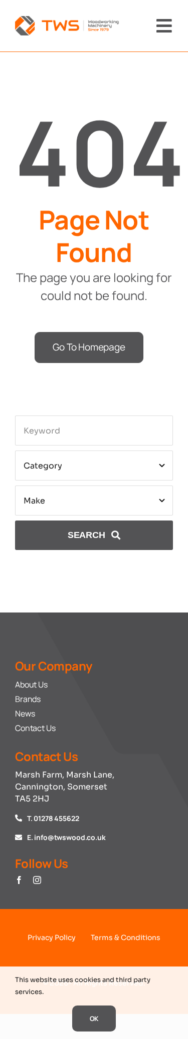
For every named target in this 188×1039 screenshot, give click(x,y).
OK (94, 1018)
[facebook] (19, 880)
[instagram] (37, 880)
